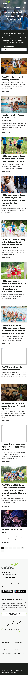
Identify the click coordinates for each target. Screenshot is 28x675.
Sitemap (13, 672)
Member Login (18, 3)
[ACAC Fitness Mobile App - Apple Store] (7, 591)
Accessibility (5, 672)
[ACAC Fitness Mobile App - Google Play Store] (20, 591)
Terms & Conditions (7, 670)
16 (23, 548)
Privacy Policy (20, 670)
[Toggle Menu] (25, 2)
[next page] (2, 551)
